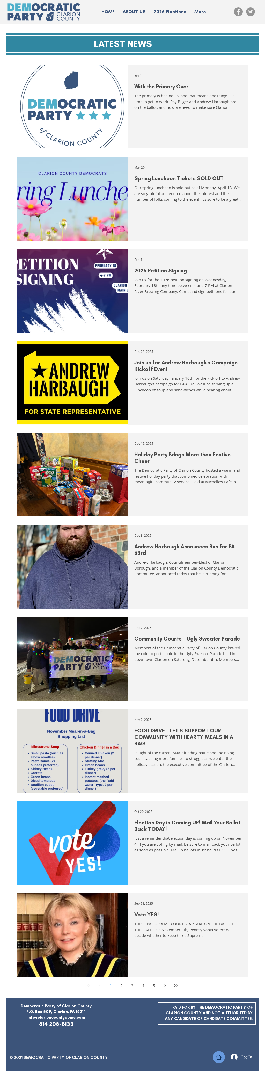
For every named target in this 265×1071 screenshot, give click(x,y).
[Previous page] (99, 985)
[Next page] (165, 985)
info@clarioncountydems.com (56, 1017)
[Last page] (175, 985)
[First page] (88, 985)
